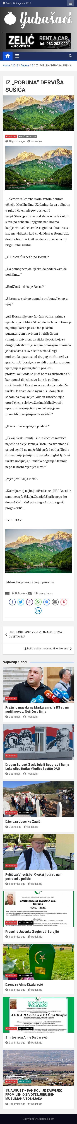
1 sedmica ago (17, 883)
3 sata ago (15, 716)
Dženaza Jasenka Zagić (22, 821)
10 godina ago (17, 141)
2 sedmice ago (17, 1042)
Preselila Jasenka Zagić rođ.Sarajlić (32, 931)
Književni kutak (27, 136)
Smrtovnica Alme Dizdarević (26, 1037)
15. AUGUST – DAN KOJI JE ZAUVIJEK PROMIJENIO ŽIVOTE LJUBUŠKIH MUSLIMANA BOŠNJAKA (33, 1095)
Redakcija (36, 141)
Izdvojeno (24, 1081)
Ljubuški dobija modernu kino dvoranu (46, 648)
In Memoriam (26, 812)
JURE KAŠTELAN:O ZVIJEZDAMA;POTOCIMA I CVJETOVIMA (36, 634)
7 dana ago (15, 826)
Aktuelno (11, 136)
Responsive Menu (70, 3)
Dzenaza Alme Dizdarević (24, 984)
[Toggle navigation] (17, 56)
